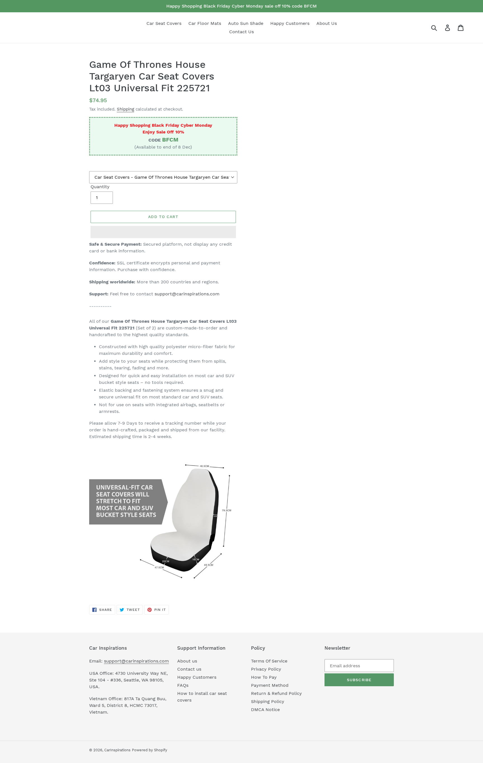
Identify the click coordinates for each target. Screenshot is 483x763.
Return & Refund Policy (276, 693)
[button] (163, 232)
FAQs (182, 685)
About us (187, 661)
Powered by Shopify (149, 750)
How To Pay (264, 677)
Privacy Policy (266, 669)
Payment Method (269, 685)
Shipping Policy (267, 701)
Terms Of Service (269, 661)
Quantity (100, 186)
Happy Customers (196, 677)
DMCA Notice (265, 709)
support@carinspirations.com (187, 293)
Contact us (189, 669)
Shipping (125, 109)
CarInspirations (117, 750)
